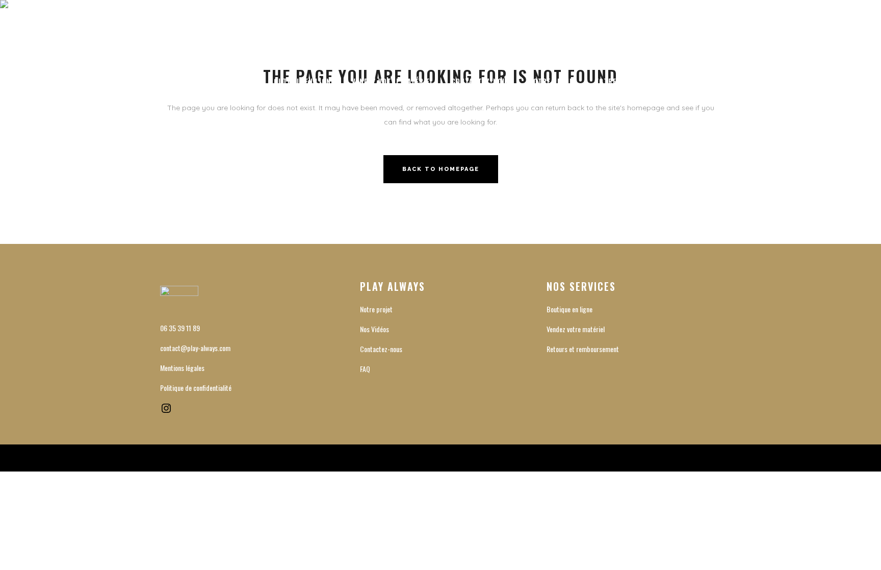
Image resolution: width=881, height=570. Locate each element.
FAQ (365, 368)
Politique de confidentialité (195, 387)
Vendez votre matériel (576, 329)
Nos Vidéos (374, 329)
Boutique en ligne (569, 309)
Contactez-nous (381, 348)
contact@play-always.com (195, 347)
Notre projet (376, 309)
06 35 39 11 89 (180, 328)
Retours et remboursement (583, 348)
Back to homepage (440, 169)
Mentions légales (182, 367)
